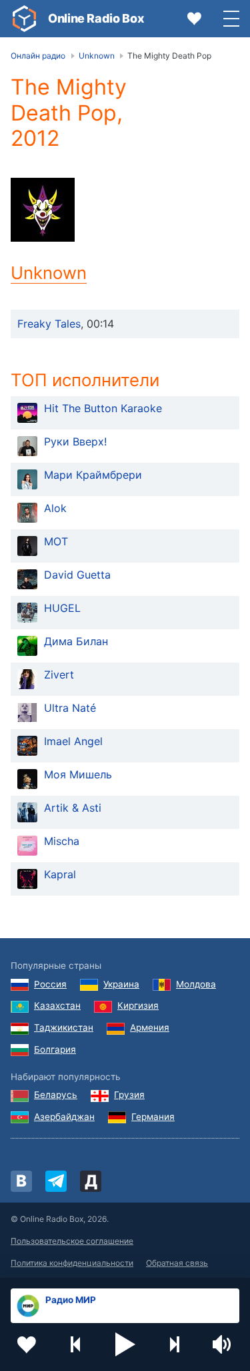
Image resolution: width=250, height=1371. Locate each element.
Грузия (129, 1094)
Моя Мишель (78, 774)
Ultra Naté (70, 707)
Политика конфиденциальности (72, 1263)
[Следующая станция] (174, 1344)
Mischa (61, 841)
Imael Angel (73, 741)
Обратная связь (177, 1263)
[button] (125, 1344)
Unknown (49, 272)
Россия (50, 984)
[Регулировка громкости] (223, 1344)
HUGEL (62, 608)
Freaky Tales (49, 323)
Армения (149, 1027)
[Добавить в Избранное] (27, 1344)
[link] (24, 18)
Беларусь (55, 1094)
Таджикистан (63, 1027)
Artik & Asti (72, 807)
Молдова (196, 984)
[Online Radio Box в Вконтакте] (21, 1181)
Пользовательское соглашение (72, 1241)
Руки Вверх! (75, 441)
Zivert (59, 674)
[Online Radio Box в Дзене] (90, 1181)
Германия (153, 1116)
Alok (55, 508)
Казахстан (57, 1005)
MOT (56, 541)
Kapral (60, 874)
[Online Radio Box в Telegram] (56, 1181)
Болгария (55, 1049)
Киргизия (138, 1005)
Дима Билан (76, 641)
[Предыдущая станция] (76, 1344)
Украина (121, 984)
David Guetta (77, 574)
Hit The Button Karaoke (103, 408)
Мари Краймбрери (93, 474)
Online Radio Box (96, 18)
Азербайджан (64, 1116)
